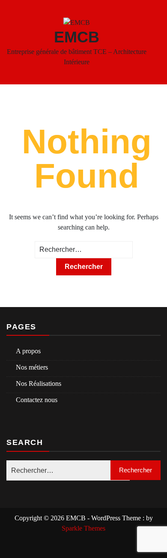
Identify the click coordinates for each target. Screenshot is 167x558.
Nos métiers (32, 367)
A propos (28, 351)
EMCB (76, 37)
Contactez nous (36, 399)
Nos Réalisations (38, 383)
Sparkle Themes (83, 528)
